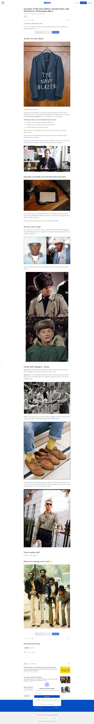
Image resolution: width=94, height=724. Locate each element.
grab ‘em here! (54, 221)
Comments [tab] (26, 647)
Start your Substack (43, 718)
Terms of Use (53, 699)
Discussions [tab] (33, 663)
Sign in (90, 2)
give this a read (28, 379)
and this (35, 555)
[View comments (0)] (29, 20)
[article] (47, 670)
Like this (26, 555)
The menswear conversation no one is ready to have (40, 667)
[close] (59, 683)
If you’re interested (38, 486)
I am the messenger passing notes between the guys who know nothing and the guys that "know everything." (40, 669)
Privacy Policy (56, 700)
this (31, 555)
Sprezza (25, 16)
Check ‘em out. (55, 419)
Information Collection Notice (46, 700)
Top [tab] (25, 663)
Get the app (53, 718)
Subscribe (83, 2)
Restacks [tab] (32, 647)
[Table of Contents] (1, 362)
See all (26, 695)
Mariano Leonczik (35, 671)
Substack (41, 721)
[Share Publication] (78, 3)
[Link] (22, 39)
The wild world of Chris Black (33, 677)
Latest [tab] (28, 663)
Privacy (45, 715)
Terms (48, 715)
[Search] (75, 3)
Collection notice (54, 715)
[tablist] (29, 648)
